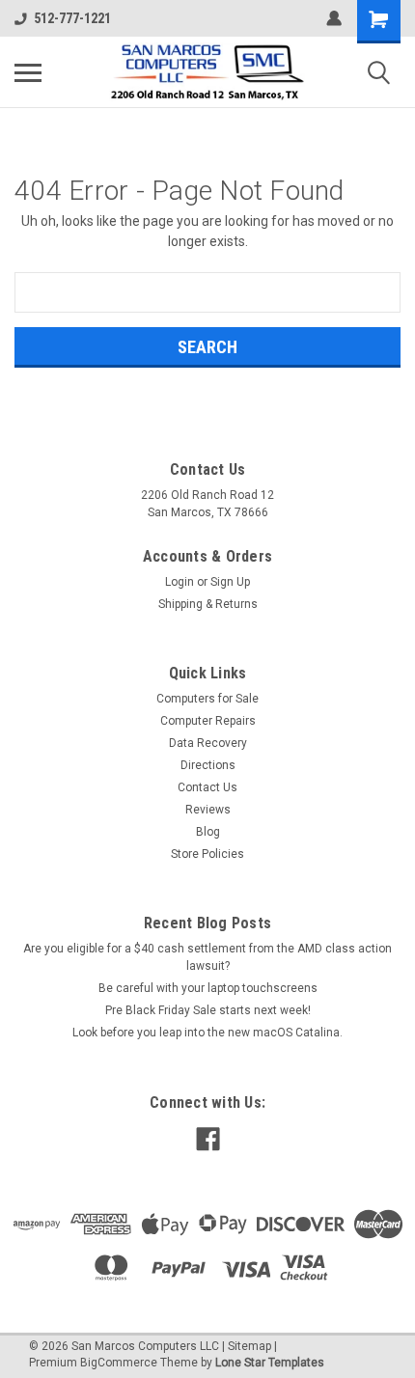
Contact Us (207, 787)
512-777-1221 (72, 18)
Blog (208, 832)
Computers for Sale (207, 698)
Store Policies (207, 854)
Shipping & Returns (208, 604)
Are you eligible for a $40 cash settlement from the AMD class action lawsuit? (207, 957)
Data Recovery (208, 743)
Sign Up (230, 582)
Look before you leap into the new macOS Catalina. (207, 1032)
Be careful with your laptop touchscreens (208, 988)
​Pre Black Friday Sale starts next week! (208, 1010)
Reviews (208, 809)
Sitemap (249, 1346)
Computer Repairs (208, 721)
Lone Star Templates (269, 1362)
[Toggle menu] (28, 72)
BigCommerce (118, 1362)
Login (179, 582)
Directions (207, 765)
